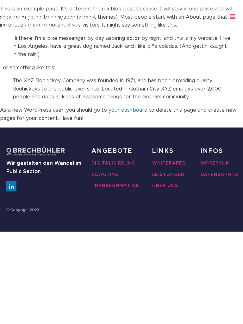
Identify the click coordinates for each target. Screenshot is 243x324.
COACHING (105, 174)
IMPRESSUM (215, 163)
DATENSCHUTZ (220, 174)
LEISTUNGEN (168, 174)
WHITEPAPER (168, 163)
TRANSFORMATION (115, 186)
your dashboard (128, 110)
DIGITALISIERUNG (113, 163)
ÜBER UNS (165, 186)
